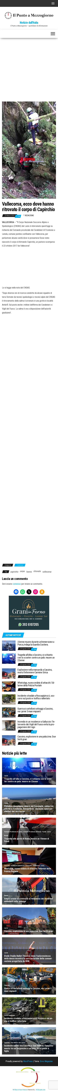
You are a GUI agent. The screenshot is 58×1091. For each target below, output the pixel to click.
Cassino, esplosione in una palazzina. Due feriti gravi (37, 738)
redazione (29, 215)
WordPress (28, 1061)
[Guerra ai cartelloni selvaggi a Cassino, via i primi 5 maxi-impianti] (9, 712)
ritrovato (37, 571)
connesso (17, 584)
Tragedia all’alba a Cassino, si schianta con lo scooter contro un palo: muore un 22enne (36, 657)
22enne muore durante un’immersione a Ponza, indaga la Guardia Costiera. (36, 643)
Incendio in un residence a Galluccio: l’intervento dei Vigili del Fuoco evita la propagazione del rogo (36, 724)
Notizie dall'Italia (29, 22)
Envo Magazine (46, 1061)
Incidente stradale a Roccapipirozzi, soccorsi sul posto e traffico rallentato (36, 697)
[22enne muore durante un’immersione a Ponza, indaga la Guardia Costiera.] (9, 645)
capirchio (14, 571)
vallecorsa (46, 571)
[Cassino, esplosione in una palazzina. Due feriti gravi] (9, 740)
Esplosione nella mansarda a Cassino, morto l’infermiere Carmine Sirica (35, 671)
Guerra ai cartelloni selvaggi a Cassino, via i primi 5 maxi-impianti (35, 710)
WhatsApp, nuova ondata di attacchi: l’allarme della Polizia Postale (36, 684)
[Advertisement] (29, 68)
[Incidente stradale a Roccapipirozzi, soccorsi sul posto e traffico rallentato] (9, 699)
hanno (29, 571)
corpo (22, 571)
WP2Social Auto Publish (20, 1090)
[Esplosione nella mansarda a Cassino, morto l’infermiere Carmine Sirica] (9, 673)
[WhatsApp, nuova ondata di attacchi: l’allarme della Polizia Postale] (9, 686)
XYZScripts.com (40, 1090)
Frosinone (20, 565)
